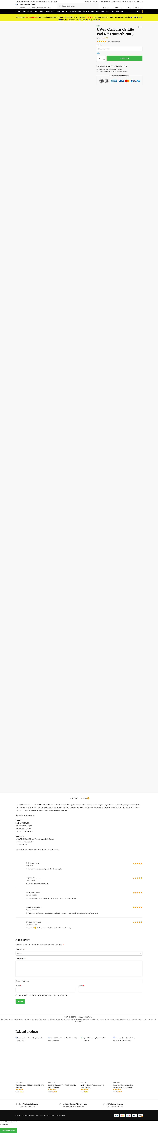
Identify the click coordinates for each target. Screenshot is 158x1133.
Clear (98, 52)
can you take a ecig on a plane (20, 1019)
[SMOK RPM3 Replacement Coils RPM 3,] (141, 27)
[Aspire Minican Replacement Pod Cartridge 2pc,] (95, 1059)
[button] (138, 11)
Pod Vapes (88, 1017)
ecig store (100, 1019)
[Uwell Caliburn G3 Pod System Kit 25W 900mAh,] (30, 1059)
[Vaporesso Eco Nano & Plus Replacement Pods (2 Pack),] (127, 1059)
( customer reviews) (114, 41)
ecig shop (93, 1019)
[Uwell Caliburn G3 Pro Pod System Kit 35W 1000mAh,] (62, 1059)
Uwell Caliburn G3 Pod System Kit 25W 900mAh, (30, 1086)
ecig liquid (59, 1019)
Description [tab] (74, 798)
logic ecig (132, 1019)
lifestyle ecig (124, 1019)
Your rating (20, 949)
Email (81, 986)
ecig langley (51, 1019)
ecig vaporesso (114, 1019)
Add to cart (124, 58)
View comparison (8, 1130)
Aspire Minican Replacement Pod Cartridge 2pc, (92, 1086)
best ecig (7, 1019)
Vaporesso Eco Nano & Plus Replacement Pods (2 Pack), (123, 1086)
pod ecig (150, 1019)
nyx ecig (144, 1019)
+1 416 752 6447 (53, 1)
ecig (31, 1019)
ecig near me (85, 1019)
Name (18, 986)
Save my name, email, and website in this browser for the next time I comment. (42, 995)
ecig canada (37, 1019)
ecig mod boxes (76, 1019)
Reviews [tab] (85, 798)
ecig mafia (67, 1019)
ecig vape (106, 1019)
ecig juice (44, 1019)
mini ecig (138, 1019)
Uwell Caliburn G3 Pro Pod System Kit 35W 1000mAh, (62, 1086)
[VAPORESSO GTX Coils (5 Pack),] (139, 27)
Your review (21, 958)
